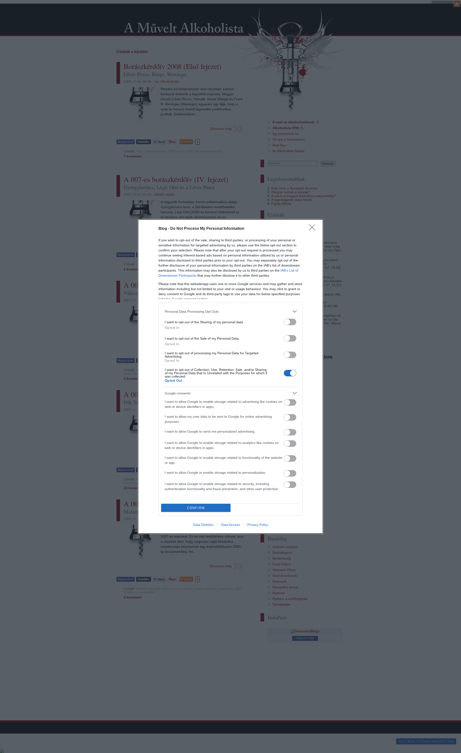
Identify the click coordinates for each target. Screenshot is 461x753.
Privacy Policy (257, 525)
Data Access (230, 525)
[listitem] (230, 311)
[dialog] (230, 376)
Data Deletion (203, 525)
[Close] (313, 228)
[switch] (290, 322)
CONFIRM (196, 508)
